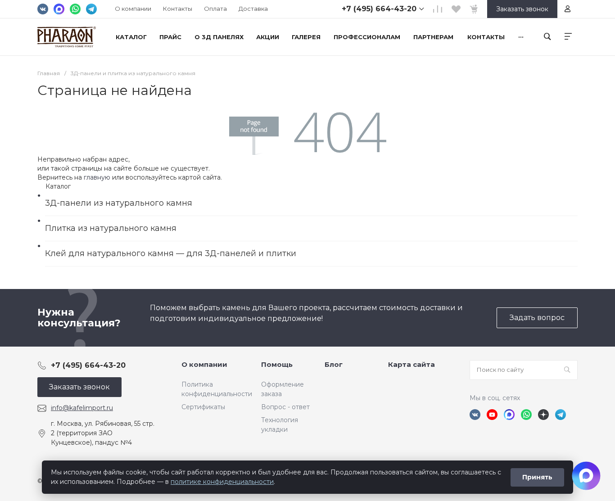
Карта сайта (411, 364)
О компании (133, 8)
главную (97, 177)
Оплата (215, 8)
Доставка (253, 8)
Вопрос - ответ (285, 407)
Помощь (277, 364)
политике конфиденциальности (222, 482)
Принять (537, 477)
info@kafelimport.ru (82, 408)
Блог (334, 364)
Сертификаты (203, 407)
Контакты (177, 8)
